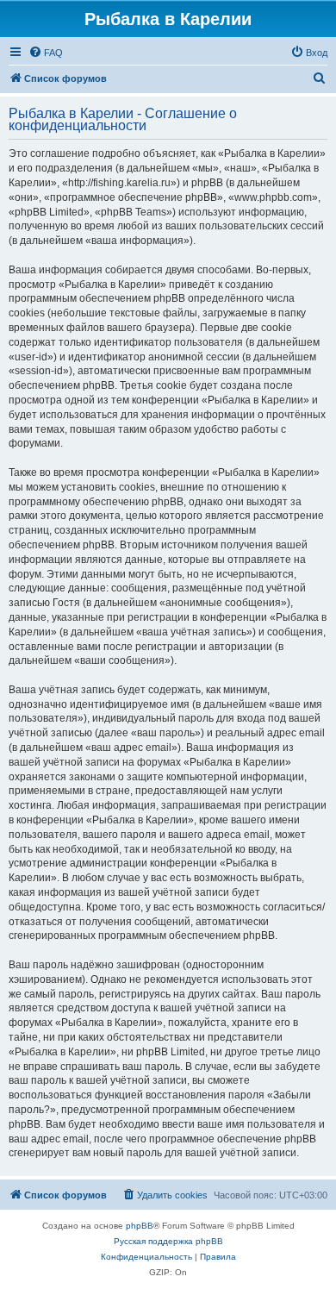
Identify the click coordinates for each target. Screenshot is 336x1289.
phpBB (139, 1225)
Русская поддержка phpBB (168, 1241)
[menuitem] (45, 52)
